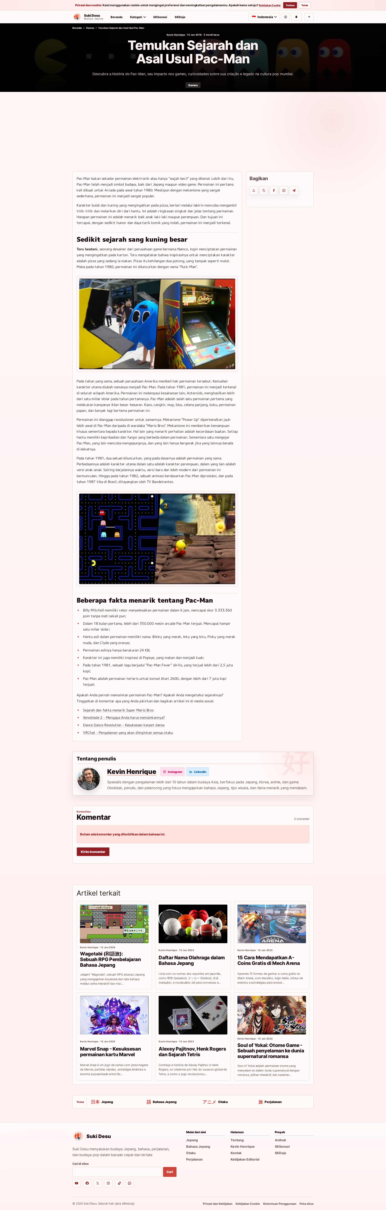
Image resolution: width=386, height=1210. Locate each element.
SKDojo (180, 17)
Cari (169, 1172)
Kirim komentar (93, 852)
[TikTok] (119, 1183)
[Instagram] (108, 1183)
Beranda (116, 17)
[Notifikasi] (296, 17)
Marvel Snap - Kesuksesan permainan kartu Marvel (110, 1051)
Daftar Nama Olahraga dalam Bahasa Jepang (192, 960)
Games (90, 28)
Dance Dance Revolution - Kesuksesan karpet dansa (123, 725)
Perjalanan (194, 1159)
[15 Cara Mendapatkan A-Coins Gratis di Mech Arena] (271, 924)
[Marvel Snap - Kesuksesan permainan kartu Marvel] (114, 1015)
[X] (98, 1183)
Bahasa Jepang (198, 1146)
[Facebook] (87, 1183)
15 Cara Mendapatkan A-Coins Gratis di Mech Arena (268, 960)
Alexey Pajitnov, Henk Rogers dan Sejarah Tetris (192, 1051)
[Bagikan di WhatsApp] (284, 190)
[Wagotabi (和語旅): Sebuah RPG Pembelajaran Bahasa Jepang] (114, 924)
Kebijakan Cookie (270, 5)
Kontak (236, 1153)
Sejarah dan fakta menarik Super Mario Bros (118, 710)
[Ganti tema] (285, 17)
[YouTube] (76, 1183)
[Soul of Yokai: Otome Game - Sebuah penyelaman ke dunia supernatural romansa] (271, 1015)
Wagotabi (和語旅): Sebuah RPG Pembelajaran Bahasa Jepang (110, 959)
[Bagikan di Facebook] (274, 190)
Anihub (280, 1140)
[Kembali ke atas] (309, 17)
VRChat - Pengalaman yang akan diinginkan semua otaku (128, 732)
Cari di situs (80, 1163)
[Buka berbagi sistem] (253, 190)
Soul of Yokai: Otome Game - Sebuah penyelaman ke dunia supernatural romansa (270, 1050)
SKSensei (160, 17)
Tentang (237, 1140)
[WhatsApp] (129, 1183)
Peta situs (307, 1203)
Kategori (136, 17)
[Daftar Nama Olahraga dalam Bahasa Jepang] (193, 924)
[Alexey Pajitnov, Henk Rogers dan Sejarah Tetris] (193, 1015)
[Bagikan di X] (264, 190)
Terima (290, 5)
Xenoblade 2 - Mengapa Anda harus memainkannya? (124, 717)
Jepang (192, 1140)
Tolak (304, 5)
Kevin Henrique (176, 34)
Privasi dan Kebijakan (217, 1203)
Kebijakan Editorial (245, 1159)
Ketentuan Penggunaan (279, 1203)
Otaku (191, 1153)
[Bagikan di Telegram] (294, 190)
